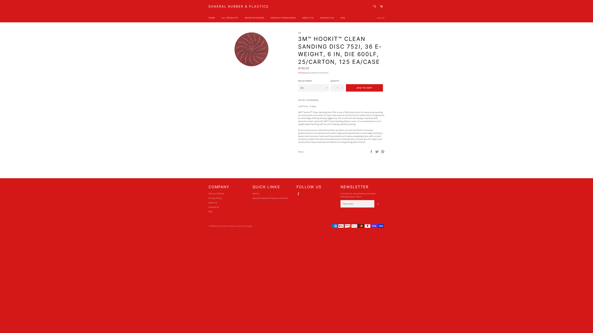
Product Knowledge (283, 17)
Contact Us (327, 17)
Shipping (302, 73)
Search (255, 193)
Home (211, 17)
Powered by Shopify (244, 226)
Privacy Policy (215, 198)
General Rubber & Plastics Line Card (270, 198)
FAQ (343, 17)
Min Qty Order (305, 81)
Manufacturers (254, 17)
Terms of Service (216, 193)
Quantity (334, 81)
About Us (308, 17)
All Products (230, 17)
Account (381, 18)
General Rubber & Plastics (238, 6)
